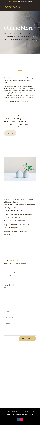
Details (10, 133)
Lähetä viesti (27, 339)
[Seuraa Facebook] (18, 419)
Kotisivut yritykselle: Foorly (24, 414)
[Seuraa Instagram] (21, 419)
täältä (26, 101)
